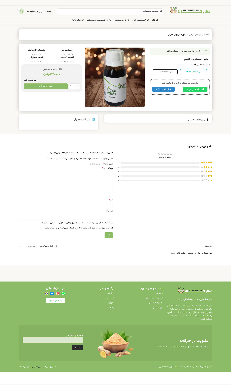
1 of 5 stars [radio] (99, 164)
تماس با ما (109, 298)
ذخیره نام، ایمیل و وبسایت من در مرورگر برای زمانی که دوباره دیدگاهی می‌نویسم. (75, 222)
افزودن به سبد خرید (46, 86)
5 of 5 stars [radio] (90, 164)
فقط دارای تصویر (46, 246)
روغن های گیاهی (196, 34)
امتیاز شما (108, 164)
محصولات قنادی (156, 302)
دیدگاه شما (107, 168)
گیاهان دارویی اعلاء (154, 298)
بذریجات (159, 293)
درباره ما (110, 293)
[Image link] (194, 291)
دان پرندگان (158, 307)
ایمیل (110, 211)
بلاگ (112, 307)
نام (111, 199)
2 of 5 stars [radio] (97, 164)
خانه (208, 34)
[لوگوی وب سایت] (189, 11)
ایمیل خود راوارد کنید (74, 335)
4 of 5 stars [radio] (93, 164)
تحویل (111, 302)
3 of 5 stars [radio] (95, 164)
